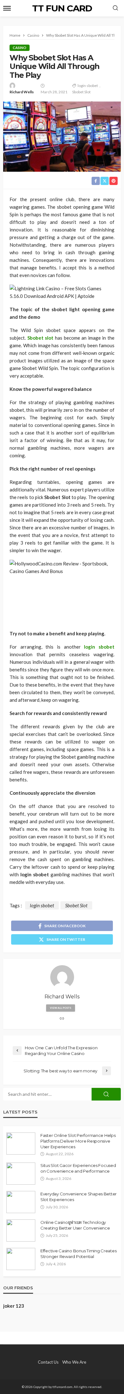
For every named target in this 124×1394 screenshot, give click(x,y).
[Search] (115, 8)
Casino (19, 48)
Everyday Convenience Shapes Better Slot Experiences (78, 1196)
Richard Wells (22, 91)
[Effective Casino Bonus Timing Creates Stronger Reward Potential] (20, 1259)
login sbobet (88, 85)
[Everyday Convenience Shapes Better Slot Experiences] (20, 1202)
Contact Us (48, 1362)
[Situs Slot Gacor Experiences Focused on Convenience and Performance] (20, 1174)
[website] (62, 1019)
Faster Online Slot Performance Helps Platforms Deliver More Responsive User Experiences (78, 1141)
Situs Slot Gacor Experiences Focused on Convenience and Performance (78, 1168)
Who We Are (74, 1362)
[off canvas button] (7, 8)
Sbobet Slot (81, 91)
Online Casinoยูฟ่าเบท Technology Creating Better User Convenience (75, 1225)
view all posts (60, 1007)
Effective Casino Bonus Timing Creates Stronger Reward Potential (78, 1253)
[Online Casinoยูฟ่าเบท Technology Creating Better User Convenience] (20, 1230)
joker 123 (13, 1306)
